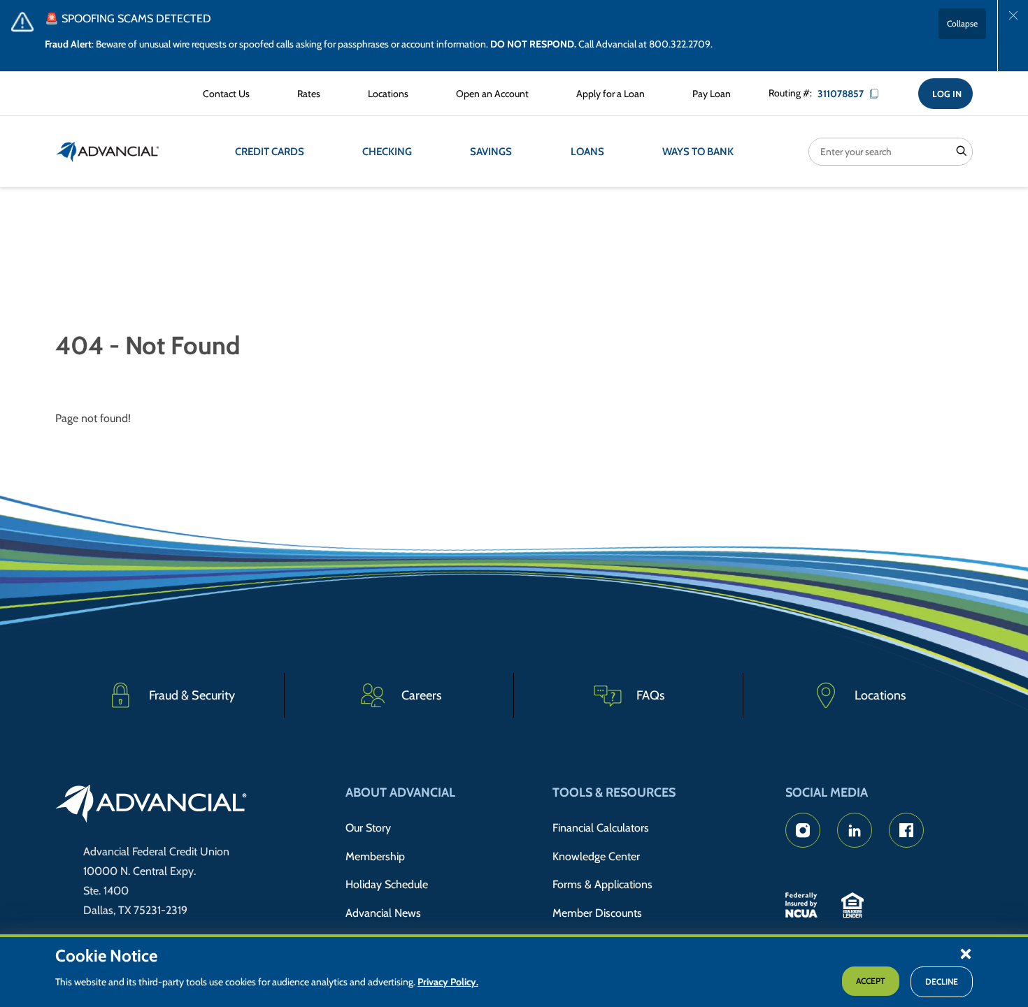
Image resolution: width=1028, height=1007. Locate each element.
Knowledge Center (596, 856)
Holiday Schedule (386, 884)
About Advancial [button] (400, 792)
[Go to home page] (151, 806)
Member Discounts (597, 913)
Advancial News (383, 913)
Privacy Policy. (447, 982)
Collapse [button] (962, 23)
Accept (870, 981)
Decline (941, 982)
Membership (375, 856)
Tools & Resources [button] (614, 792)
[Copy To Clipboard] (879, 93)
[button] (966, 953)
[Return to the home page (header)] (107, 151)
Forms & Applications (602, 884)
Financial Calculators (600, 827)
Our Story (368, 827)
